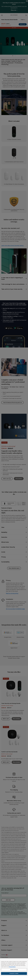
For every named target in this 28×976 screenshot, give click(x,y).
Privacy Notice (12, 966)
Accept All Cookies (14, 973)
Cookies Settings (14, 969)
